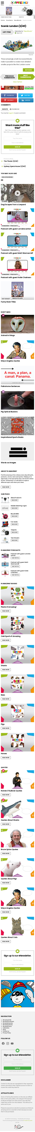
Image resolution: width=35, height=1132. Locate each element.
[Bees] (17, 683)
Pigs (2, 724)
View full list (17, 82)
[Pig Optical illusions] (17, 400)
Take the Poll (15, 558)
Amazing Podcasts (8, 1021)
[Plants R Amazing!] (17, 595)
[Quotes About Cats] (17, 926)
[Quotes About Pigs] (17, 867)
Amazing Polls (7, 1020)
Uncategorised (7, 177)
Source (31, 55)
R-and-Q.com (28, 1120)
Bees (3, 695)
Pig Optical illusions (9, 411)
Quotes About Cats (9, 937)
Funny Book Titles (6, 17)
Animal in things (8, 335)
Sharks (4, 665)
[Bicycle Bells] (5, 516)
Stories (4, 201)
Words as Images (8, 462)
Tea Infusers (15, 538)
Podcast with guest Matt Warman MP (17, 253)
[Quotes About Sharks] (17, 809)
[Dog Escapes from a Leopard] (17, 193)
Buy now (28, 70)
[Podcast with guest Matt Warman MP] (17, 242)
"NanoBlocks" (28, 31)
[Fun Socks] (5, 524)
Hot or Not (6, 299)
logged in (11, 113)
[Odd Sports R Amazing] (17, 625)
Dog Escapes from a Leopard (13, 204)
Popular (3, 391)
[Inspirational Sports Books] (17, 426)
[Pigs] (17, 713)
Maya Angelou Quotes (10, 361)
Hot (3, 770)
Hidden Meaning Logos (19, 506)
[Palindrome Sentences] (17, 375)
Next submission (25, 76)
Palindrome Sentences (10, 386)
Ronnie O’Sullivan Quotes (11, 791)
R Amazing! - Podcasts (10, 226)
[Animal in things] (17, 324)
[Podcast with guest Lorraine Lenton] (17, 217)
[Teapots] (5, 532)
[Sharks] (17, 654)
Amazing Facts (7, 1026)
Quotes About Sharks (10, 820)
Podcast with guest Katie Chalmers (16, 277)
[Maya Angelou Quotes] (17, 349)
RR (2, 180)
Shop (4, 1029)
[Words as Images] (17, 451)
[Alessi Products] (5, 500)
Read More (5, 487)
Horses (4, 753)
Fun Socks (14, 522)
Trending (3, 315)
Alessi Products (16, 498)
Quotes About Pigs (9, 879)
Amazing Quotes (8, 1023)
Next (34, 13)
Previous (1, 13)
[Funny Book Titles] (9, 11)
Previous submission (9, 77)
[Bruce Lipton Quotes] (17, 838)
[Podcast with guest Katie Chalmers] (17, 266)
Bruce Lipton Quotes (9, 849)
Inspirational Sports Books (12, 437)
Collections (6, 1028)
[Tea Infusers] (5, 540)
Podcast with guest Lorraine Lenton (16, 229)
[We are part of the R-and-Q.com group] (18, 1128)
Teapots (21, 17)
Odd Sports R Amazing (10, 636)
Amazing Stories (8, 1024)
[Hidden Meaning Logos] (5, 508)
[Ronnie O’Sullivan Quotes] (17, 779)
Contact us (6, 1031)
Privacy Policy (7, 1033)
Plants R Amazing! (9, 607)
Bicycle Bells (15, 514)
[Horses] (17, 742)
